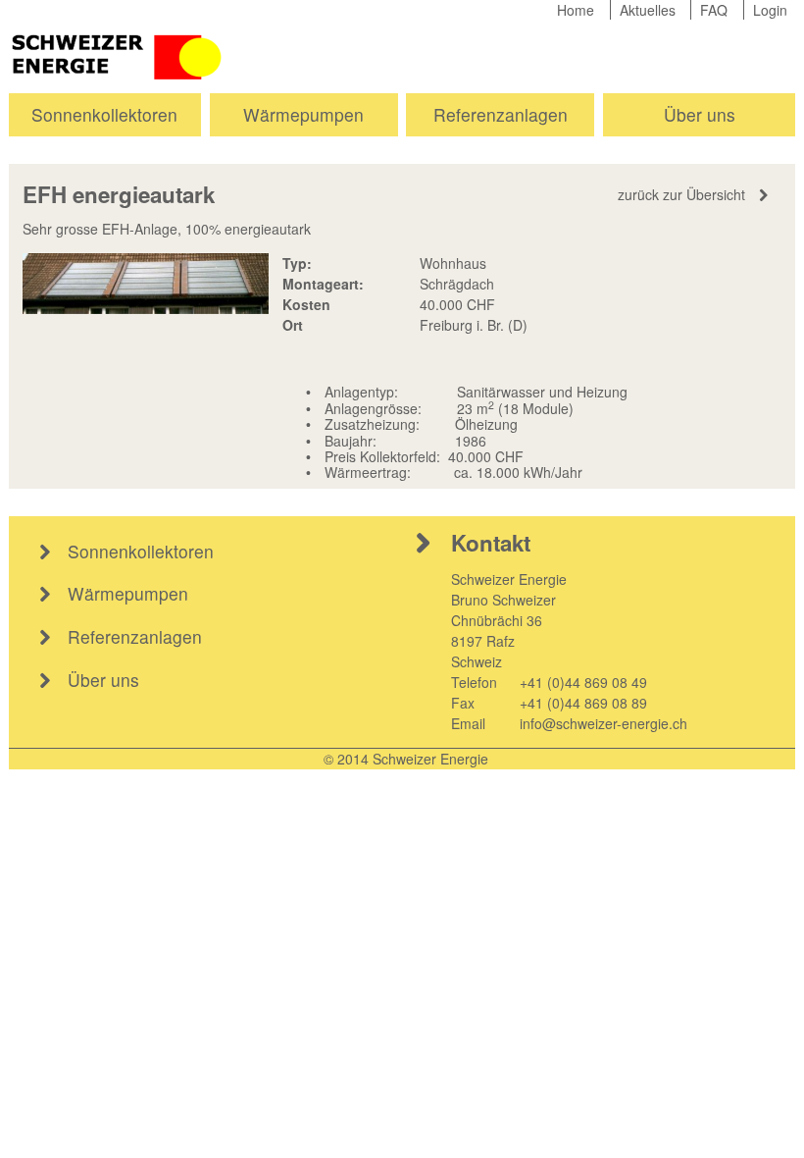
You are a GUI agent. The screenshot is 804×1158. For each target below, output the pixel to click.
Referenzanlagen (500, 114)
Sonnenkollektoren (104, 114)
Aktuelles (648, 10)
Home (575, 10)
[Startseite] (118, 55)
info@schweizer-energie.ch (603, 723)
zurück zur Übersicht (681, 194)
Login (770, 10)
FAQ (714, 10)
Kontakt (490, 542)
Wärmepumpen (303, 114)
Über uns (699, 114)
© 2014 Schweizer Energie (406, 758)
